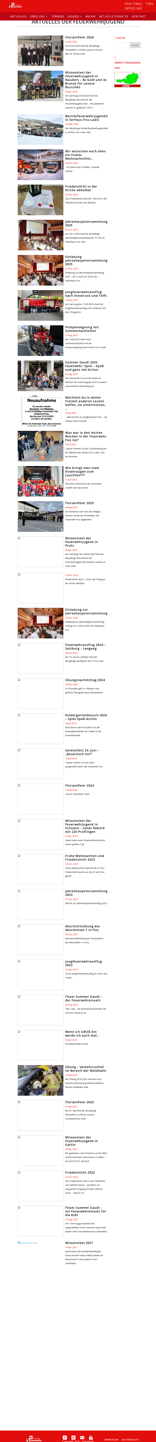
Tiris (150, 4)
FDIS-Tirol (133, 4)
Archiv (90, 16)
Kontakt (139, 16)
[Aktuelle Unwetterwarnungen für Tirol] (127, 79)
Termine (57, 16)
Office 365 (133, 8)
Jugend (73, 16)
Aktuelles (18, 16)
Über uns (37, 16)
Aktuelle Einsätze (113, 16)
